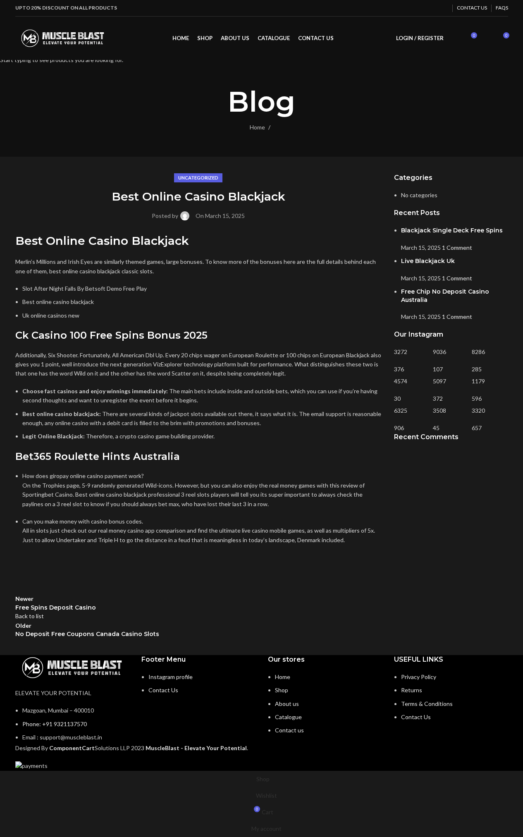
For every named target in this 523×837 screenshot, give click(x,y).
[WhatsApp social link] (442, 8)
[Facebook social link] (422, 8)
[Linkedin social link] (432, 8)
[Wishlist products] (487, 38)
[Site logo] (62, 37)
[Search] (455, 38)
